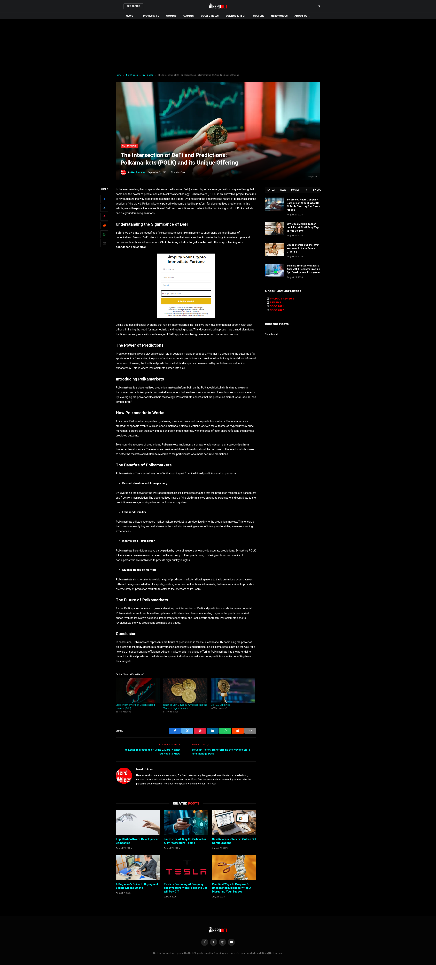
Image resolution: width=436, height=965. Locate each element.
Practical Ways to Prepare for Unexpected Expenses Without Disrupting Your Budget (231, 888)
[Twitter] (104, 208)
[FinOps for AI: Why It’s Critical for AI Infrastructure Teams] (186, 822)
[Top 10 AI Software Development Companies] (138, 822)
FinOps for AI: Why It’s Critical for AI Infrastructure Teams (185, 841)
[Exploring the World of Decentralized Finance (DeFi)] (138, 690)
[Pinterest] (104, 217)
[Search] (318, 6)
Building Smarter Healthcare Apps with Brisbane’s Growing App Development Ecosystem (303, 269)
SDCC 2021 (277, 306)
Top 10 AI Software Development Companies (137, 841)
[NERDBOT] (218, 6)
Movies (295, 190)
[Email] (104, 243)
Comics (171, 16)
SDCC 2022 (277, 310)
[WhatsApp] (104, 234)
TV (305, 190)
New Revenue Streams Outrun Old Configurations (234, 841)
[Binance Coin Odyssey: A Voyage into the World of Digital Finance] (185, 690)
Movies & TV (151, 16)
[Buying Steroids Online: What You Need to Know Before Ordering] (274, 249)
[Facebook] (104, 199)
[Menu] (117, 6)
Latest (271, 190)
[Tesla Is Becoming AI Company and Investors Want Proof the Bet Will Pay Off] (186, 867)
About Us (300, 16)
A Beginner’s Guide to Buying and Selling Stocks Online (137, 886)
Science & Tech (235, 16)
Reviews (316, 190)
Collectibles (210, 16)
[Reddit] (104, 225)
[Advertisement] (218, 46)
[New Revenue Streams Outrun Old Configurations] (234, 822)
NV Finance (129, 145)
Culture (258, 16)
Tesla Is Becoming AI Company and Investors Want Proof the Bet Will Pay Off (185, 888)
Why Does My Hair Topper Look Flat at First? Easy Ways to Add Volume (303, 227)
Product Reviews (282, 298)
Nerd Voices (279, 16)
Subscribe (133, 6)
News (129, 16)
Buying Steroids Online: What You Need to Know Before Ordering (303, 248)
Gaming (188, 16)
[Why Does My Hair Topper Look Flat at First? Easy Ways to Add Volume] (274, 228)
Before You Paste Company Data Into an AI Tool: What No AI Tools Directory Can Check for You (303, 204)
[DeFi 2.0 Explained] (233, 690)
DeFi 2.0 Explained (220, 704)
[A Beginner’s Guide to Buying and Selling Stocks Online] (138, 867)
